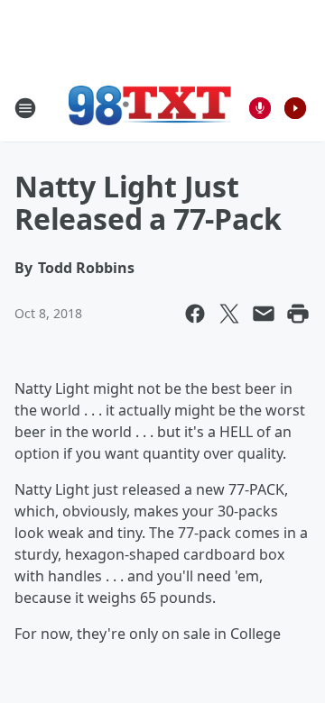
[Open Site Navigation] (25, 108)
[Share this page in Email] (263, 313)
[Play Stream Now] (295, 108)
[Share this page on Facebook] (195, 313)
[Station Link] (150, 108)
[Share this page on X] (229, 313)
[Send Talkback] (260, 108)
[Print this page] (298, 313)
